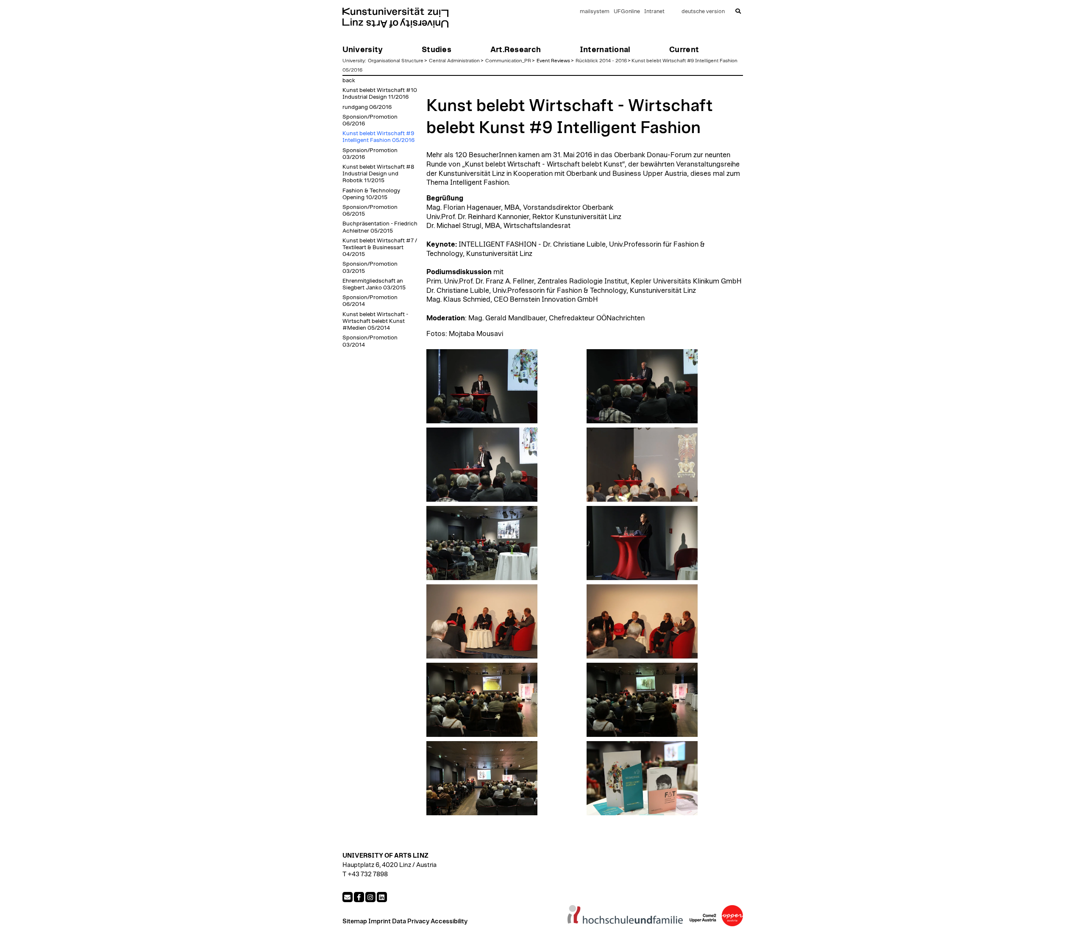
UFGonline (627, 11)
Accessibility (449, 921)
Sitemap (354, 921)
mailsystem (594, 11)
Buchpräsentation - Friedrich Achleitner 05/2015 (379, 227)
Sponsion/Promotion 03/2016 (370, 153)
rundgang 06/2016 (367, 107)
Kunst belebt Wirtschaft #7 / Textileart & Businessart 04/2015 (379, 247)
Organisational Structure (395, 60)
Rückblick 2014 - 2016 (601, 60)
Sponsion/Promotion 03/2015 (370, 267)
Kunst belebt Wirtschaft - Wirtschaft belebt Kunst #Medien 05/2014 (375, 321)
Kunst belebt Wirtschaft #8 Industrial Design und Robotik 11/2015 (378, 173)
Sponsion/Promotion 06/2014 (370, 300)
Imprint (379, 921)
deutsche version (703, 11)
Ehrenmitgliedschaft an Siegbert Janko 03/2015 (374, 284)
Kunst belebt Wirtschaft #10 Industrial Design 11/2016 (379, 93)
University (353, 60)
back (348, 80)
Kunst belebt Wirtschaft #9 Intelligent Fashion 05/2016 (378, 137)
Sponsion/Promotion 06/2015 (370, 210)
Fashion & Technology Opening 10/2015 (371, 194)
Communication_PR (508, 60)
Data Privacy (410, 921)
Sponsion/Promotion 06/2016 (370, 120)
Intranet (654, 11)
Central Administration (454, 60)
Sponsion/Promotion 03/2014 (370, 341)
